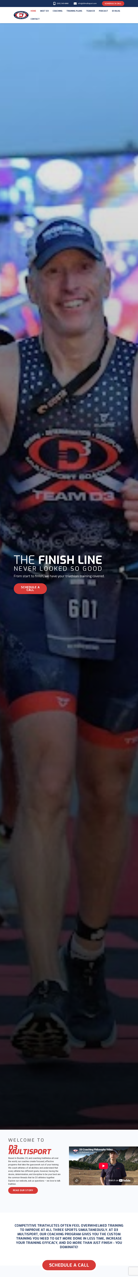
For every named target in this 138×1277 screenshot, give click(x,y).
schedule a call (30, 588)
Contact (35, 19)
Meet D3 (44, 11)
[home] (21, 15)
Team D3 (90, 11)
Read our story (23, 1190)
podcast (103, 11)
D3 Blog (116, 11)
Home (33, 11)
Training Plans (74, 11)
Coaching (57, 11)
